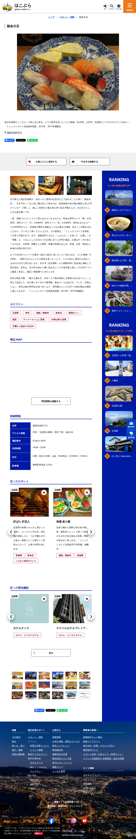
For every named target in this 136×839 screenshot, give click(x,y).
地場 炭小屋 (63, 521)
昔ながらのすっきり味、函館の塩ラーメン (122, 235)
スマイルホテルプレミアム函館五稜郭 (78, 628)
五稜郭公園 (117, 405)
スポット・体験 (67, 17)
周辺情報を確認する (51, 401)
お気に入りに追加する (46, 161)
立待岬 (115, 430)
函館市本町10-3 (14, 132)
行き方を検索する (89, 161)
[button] (11, 532)
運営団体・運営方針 (56, 806)
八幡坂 (115, 380)
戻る (51, 652)
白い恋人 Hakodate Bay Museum (122, 456)
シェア (10, 140)
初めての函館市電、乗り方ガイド (122, 285)
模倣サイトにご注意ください (68, 801)
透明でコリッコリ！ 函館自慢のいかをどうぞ (122, 310)
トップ (51, 17)
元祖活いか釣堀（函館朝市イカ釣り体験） (122, 355)
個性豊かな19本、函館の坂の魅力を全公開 (122, 260)
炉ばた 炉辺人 (21, 521)
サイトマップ (76, 806)
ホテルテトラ (21, 628)
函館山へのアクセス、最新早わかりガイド (122, 210)
